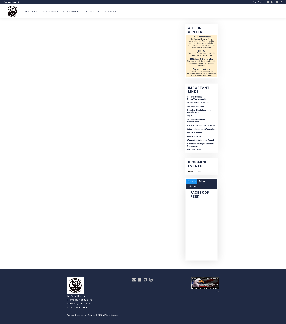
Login (255, 2)
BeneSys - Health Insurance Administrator (199, 111)
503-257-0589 (78, 307)
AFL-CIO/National (194, 133)
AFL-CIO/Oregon (194, 136)
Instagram (192, 186)
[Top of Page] (217, 291)
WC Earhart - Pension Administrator (196, 121)
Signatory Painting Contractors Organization (200, 145)
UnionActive (81, 315)
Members (109, 11)
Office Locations (49, 11)
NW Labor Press (194, 150)
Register (261, 2)
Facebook (191, 181)
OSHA (189, 116)
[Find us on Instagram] (281, 2)
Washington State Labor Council (200, 140)
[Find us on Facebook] (272, 2)
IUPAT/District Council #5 (198, 103)
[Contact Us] (268, 2)
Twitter (202, 181)
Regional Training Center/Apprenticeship (197, 98)
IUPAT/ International (195, 106)
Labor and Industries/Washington (201, 129)
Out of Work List (72, 11)
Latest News (92, 11)
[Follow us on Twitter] (277, 2)
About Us (30, 11)
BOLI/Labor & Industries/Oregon (201, 125)
